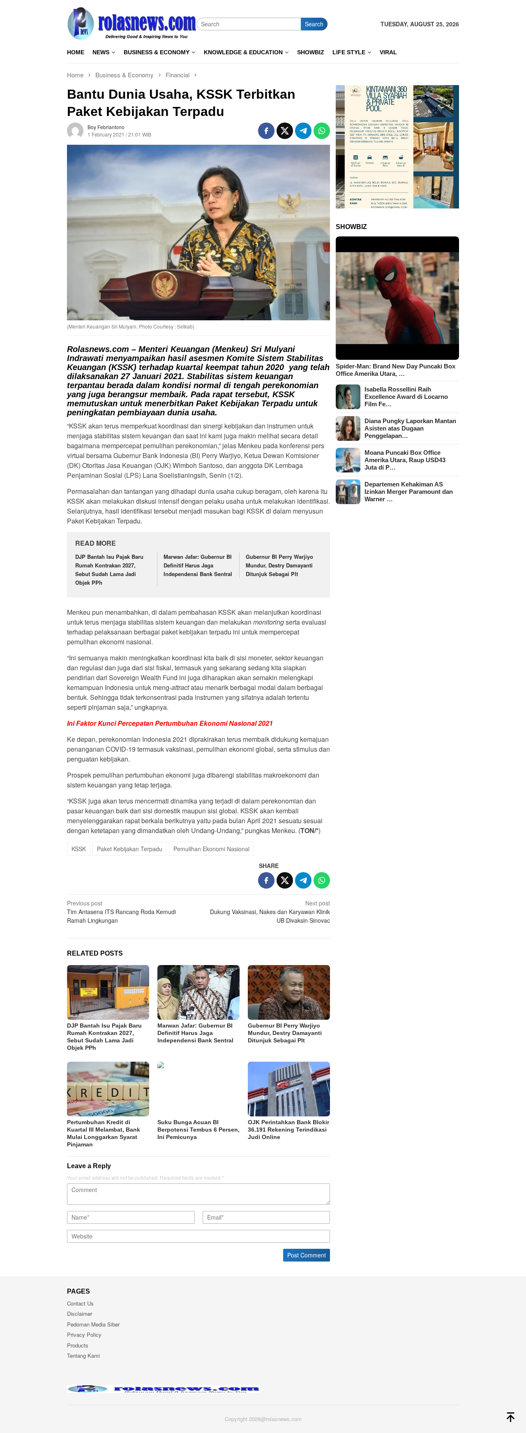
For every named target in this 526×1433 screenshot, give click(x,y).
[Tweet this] (285, 131)
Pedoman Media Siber (93, 1324)
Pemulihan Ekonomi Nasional (211, 849)
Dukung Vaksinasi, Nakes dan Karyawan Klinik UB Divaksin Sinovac (270, 911)
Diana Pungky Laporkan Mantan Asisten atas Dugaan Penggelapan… (410, 428)
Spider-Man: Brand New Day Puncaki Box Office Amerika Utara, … (395, 370)
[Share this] (266, 131)
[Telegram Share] (303, 131)
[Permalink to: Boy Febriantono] (75, 129)
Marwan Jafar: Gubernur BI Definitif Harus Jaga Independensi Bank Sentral (198, 565)
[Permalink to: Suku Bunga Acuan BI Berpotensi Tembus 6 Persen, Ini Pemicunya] (198, 1089)
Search (314, 24)
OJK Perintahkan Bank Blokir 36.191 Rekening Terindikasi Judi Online (288, 1129)
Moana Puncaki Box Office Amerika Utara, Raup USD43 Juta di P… (405, 460)
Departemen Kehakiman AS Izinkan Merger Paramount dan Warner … (409, 491)
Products (77, 1345)
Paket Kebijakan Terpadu (129, 849)
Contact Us (80, 1303)
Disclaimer (79, 1313)
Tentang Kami (83, 1355)
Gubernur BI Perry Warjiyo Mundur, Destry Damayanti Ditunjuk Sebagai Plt (279, 565)
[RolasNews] (131, 23)
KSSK (79, 849)
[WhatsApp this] (322, 131)
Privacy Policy (84, 1334)
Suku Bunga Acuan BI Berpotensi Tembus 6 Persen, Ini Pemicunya (198, 1129)
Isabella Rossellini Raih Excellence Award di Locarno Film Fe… (406, 396)
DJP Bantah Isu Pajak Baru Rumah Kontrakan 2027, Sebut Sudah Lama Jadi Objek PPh (109, 569)
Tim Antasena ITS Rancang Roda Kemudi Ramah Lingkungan (121, 911)
